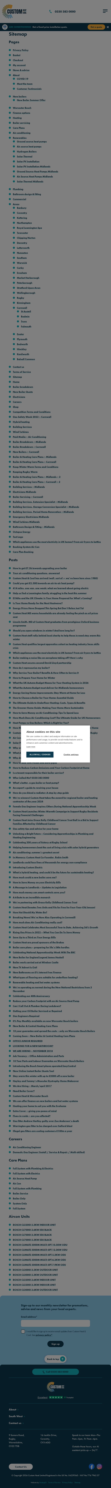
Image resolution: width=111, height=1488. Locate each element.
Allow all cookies (40, 755)
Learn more (30, 747)
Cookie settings (71, 755)
